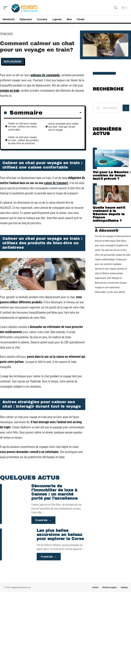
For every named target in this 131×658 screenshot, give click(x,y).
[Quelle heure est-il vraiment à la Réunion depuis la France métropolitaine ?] (112, 193)
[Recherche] (115, 7)
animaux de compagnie (45, 75)
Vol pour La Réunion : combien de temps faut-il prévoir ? (112, 175)
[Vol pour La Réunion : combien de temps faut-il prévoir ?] (112, 158)
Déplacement (13, 61)
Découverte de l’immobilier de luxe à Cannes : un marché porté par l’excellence (54, 492)
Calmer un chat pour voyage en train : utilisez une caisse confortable (22, 126)
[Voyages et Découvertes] (24, 7)
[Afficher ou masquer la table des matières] (62, 113)
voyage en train (9, 90)
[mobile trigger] (6, 7)
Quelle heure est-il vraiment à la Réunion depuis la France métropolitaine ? (109, 214)
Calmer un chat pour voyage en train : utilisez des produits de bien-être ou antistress (23, 140)
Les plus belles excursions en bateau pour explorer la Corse (60, 534)
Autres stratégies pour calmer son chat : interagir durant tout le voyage (63, 126)
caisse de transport (56, 183)
